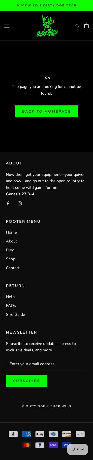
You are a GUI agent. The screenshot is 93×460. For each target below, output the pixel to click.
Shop (10, 259)
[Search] (77, 25)
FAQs (11, 305)
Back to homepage (46, 111)
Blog (10, 250)
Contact (13, 268)
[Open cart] (86, 25)
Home (11, 232)
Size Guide (15, 314)
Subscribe (26, 381)
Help (10, 297)
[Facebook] (8, 203)
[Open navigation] (6, 25)
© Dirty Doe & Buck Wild (46, 406)
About (11, 241)
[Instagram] (20, 203)
